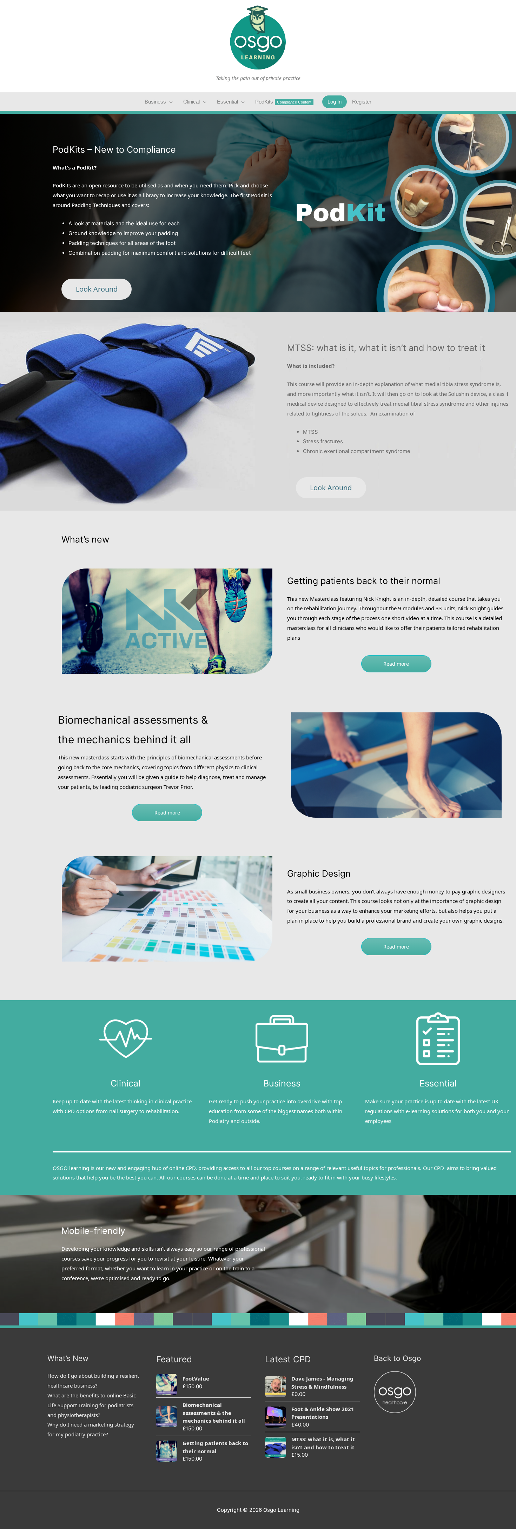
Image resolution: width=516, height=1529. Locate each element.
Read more (396, 663)
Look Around (97, 289)
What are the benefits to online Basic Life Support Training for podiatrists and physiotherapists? (91, 1405)
